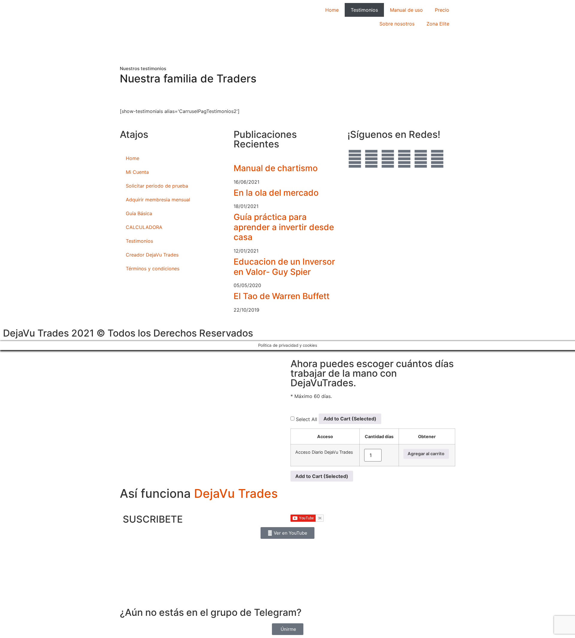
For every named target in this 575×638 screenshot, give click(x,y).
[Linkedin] (437, 158)
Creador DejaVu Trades (152, 255)
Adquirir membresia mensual (158, 200)
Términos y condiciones (152, 269)
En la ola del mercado (276, 193)
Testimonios (364, 10)
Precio (442, 10)
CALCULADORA (144, 227)
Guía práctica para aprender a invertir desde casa (284, 227)
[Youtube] (354, 158)
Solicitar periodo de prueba (157, 186)
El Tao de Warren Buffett (281, 296)
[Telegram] (387, 158)
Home (332, 10)
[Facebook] (404, 158)
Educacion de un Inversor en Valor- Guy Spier (284, 267)
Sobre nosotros (396, 24)
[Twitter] (420, 158)
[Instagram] (371, 158)
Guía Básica (139, 213)
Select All (306, 419)
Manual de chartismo (276, 168)
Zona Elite (437, 24)
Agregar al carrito (426, 453)
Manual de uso (406, 10)
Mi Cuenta (137, 172)
